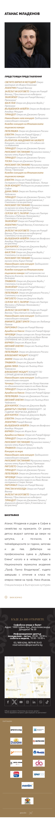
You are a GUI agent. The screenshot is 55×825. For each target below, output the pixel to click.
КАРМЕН (9, 342)
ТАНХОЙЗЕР (11, 97)
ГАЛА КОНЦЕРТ (12, 185)
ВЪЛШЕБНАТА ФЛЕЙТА (17, 108)
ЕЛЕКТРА (9, 134)
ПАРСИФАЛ (11, 327)
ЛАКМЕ (8, 359)
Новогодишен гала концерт (19, 118)
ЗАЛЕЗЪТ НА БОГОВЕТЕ (17, 91)
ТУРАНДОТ (10, 114)
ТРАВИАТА (10, 281)
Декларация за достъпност (35, 712)
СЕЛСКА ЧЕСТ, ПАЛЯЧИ (17, 213)
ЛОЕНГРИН (10, 88)
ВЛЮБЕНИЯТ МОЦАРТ (16, 355)
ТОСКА (8, 161)
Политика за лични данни (28, 711)
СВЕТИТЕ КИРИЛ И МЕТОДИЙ (20, 82)
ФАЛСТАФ (10, 103)
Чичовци (9, 383)
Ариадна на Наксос (14, 331)
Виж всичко (16, 597)
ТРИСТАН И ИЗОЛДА (15, 488)
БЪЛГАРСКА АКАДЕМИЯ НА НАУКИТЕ (24, 140)
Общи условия (10, 711)
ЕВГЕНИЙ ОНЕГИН (14, 346)
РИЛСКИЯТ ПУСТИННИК (17, 152)
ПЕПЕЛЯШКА (11, 131)
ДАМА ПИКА (11, 191)
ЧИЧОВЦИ (10, 334)
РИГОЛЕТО (10, 298)
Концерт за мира (14, 451)
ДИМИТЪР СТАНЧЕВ (15, 409)
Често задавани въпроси (14, 712)
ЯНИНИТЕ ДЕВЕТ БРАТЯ (17, 321)
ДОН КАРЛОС (12, 246)
